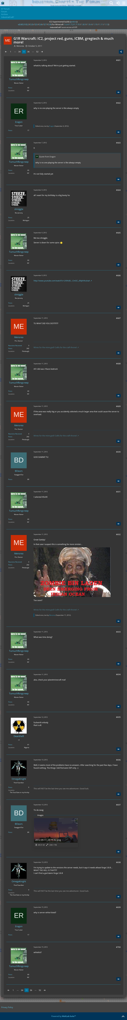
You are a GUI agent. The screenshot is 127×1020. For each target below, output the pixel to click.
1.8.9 (83, 24)
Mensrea (52, 615)
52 (37, 51)
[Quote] (118, 92)
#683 (118, 142)
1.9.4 (89, 24)
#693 (118, 632)
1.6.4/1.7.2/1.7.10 (72, 24)
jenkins (74, 21)
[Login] (117, 3)
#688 (118, 363)
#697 (118, 804)
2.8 (49, 24)
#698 (118, 862)
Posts (10, 88)
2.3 (31, 24)
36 (28, 51)
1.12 (107, 24)
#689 (118, 406)
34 (19, 51)
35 (24, 51)
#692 (118, 534)
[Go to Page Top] (123, 1016)
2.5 (36, 24)
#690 (118, 452)
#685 (118, 232)
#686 (118, 275)
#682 (118, 103)
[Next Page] (42, 51)
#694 (118, 674)
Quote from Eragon (47, 156)
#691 (118, 491)
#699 (118, 907)
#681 (118, 60)
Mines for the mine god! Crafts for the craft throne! (55, 347)
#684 (118, 190)
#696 (118, 760)
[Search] (111, 3)
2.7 (45, 24)
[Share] (121, 52)
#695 (118, 717)
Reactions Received (15, 345)
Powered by (63, 1016)
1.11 (101, 24)
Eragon (51, 126)
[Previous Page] (6, 51)
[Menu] (123, 3)
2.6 (40, 24)
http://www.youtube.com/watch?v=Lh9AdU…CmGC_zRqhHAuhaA (62, 280)
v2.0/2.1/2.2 (23, 24)
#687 (118, 318)
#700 (118, 947)
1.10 (95, 24)
